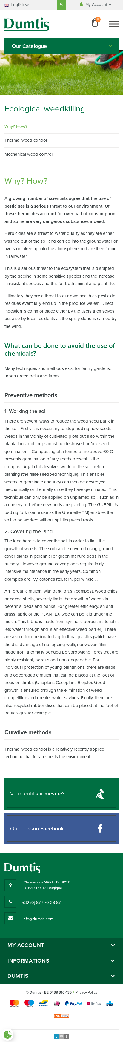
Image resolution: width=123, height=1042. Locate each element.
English (17, 4)
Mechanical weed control (28, 154)
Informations (28, 961)
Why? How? (15, 126)
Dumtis (18, 976)
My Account (96, 4)
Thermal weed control (25, 140)
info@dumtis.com (37, 919)
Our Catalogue (29, 46)
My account (25, 945)
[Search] (61, 5)
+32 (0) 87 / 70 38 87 (41, 902)
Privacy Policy (86, 992)
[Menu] (114, 24)
